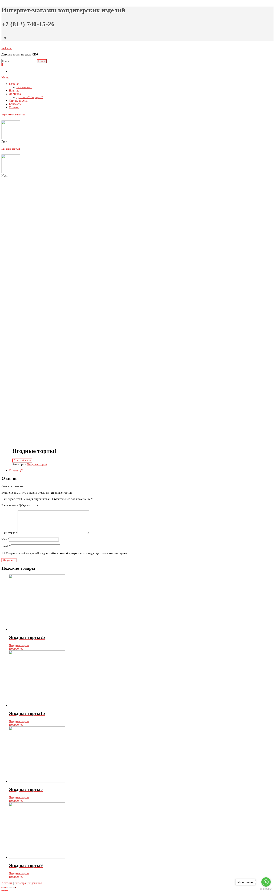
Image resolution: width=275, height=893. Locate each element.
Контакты (15, 104)
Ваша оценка (10, 505)
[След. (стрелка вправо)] (6, 890)
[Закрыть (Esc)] (2, 887)
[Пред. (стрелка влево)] (2, 890)
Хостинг (6, 883)
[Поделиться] (6, 887)
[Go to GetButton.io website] (266, 889)
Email (6, 546)
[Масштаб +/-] (14, 887)
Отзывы (14, 107)
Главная (14, 83)
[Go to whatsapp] (266, 882)
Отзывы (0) (16, 470)
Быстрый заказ (22, 460)
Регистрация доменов (28, 883)
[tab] (141, 470)
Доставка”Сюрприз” (29, 97)
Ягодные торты (37, 464)
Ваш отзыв (9, 532)
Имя (5, 539)
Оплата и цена (18, 100)
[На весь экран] (10, 887)
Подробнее (16, 648)
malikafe (6, 48)
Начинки (14, 90)
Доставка (15, 93)
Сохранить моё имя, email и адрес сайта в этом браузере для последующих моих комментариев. (67, 553)
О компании (24, 87)
